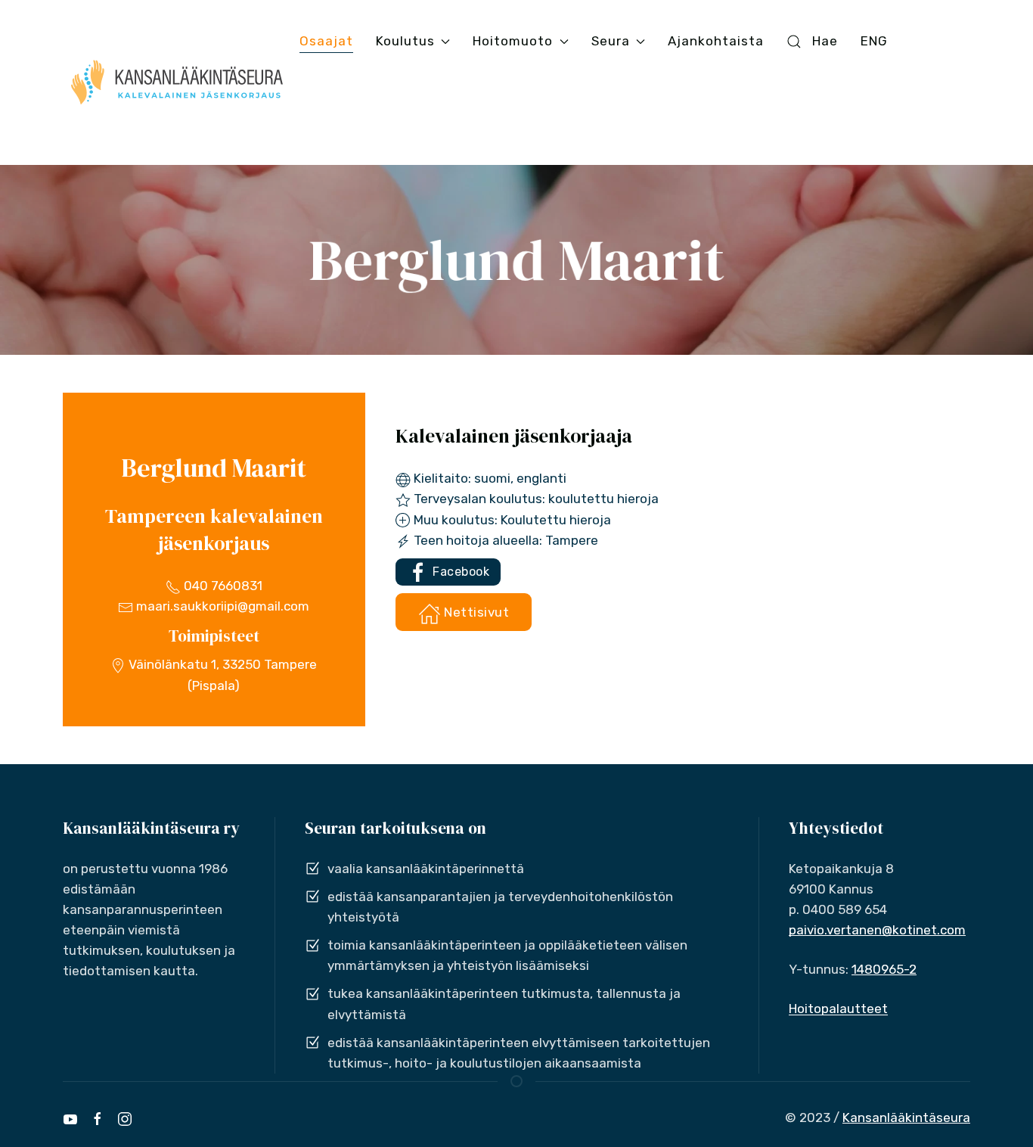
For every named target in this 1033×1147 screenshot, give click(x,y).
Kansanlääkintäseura (906, 1117)
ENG (874, 40)
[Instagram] (124, 1119)
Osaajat (326, 40)
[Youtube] (70, 1119)
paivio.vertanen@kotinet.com (877, 929)
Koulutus (405, 40)
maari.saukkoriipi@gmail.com (221, 606)
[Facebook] (97, 1119)
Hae (825, 40)
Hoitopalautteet (838, 1008)
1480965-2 (884, 969)
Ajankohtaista (716, 40)
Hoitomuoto (513, 40)
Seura (610, 40)
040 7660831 (221, 585)
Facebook (460, 571)
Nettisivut (475, 612)
